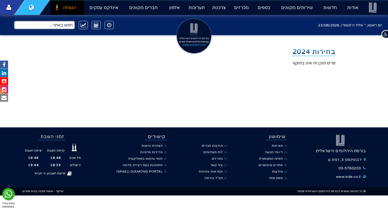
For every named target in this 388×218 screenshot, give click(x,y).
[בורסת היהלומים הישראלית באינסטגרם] (4, 89)
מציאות (277, 146)
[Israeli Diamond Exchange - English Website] (32, 7)
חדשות (330, 7)
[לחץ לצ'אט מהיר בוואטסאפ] (8, 194)
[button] (385, 34)
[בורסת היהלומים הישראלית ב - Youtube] (4, 81)
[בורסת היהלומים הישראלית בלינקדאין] (4, 73)
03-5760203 (349, 168)
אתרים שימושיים (270, 165)
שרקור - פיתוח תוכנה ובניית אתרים (42, 191)
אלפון (174, 7)
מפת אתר (276, 178)
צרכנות (219, 7)
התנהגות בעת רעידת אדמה (142, 165)
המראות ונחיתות (211, 172)
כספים (264, 7)
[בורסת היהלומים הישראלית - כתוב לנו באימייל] (4, 98)
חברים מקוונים (143, 7)
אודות (352, 7)
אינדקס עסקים (104, 7)
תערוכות (197, 7)
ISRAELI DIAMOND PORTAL (139, 172)
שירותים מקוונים (297, 7)
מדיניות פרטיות (151, 152)
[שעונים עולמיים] (109, 25)
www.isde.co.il (348, 176)
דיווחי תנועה (274, 152)
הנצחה (69, 7)
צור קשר (216, 165)
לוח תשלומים (213, 152)
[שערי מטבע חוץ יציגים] (83, 25)
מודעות (277, 172)
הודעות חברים (212, 146)
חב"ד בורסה (214, 178)
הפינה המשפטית (271, 159)
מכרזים (241, 7)
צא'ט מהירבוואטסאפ (8, 205)
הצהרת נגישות (151, 146)
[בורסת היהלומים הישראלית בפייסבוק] (4, 65)
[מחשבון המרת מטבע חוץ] (96, 25)
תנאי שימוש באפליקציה (145, 159)
